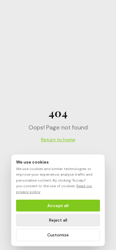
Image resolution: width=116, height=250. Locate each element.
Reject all (58, 220)
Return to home (58, 140)
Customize (58, 235)
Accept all (58, 205)
